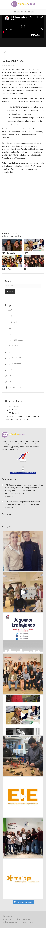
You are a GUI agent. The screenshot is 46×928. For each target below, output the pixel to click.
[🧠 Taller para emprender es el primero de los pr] (23, 879)
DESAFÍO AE (13, 346)
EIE (9, 375)
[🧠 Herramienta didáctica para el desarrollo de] (23, 797)
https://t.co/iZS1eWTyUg (15, 493)
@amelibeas (13, 501)
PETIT (26, 253)
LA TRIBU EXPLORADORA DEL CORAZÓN (22, 416)
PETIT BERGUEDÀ (15, 340)
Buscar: (8, 281)
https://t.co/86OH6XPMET (28, 504)
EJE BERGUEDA (14, 357)
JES (25, 269)
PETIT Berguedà (8, 253)
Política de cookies (10, 922)
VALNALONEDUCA (13, 406)
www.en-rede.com (27, 922)
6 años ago (9, 496)
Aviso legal (7, 919)
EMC (10, 381)
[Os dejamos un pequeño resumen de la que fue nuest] (23, 592)
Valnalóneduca (8, 129)
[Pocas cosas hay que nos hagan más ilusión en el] (23, 551)
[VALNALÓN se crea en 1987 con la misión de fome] (23, 715)
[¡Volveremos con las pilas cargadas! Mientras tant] (23, 633)
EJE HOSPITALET (15, 364)
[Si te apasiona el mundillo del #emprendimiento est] (23, 756)
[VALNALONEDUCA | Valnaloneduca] (22, 4)
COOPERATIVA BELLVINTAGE (18, 419)
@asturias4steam (15, 485)
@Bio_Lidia (9, 487)
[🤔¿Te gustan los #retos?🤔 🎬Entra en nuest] (23, 838)
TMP (10, 369)
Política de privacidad (22, 919)
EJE (9, 352)
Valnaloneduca (12, 233)
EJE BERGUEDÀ (12, 409)
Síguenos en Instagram (24, 902)
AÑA (10, 310)
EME (10, 316)
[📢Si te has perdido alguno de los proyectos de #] (23, 674)
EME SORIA (6, 269)
